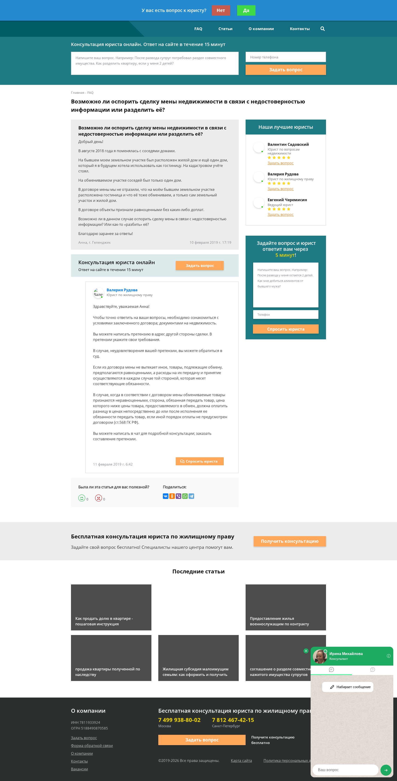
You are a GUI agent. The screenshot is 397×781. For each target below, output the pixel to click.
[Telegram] (191, 496)
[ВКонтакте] (165, 496)
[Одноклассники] (172, 496)
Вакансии (79, 769)
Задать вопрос (286, 70)
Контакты (300, 28)
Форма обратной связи (92, 745)
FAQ (198, 28)
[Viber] (178, 496)
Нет (221, 10)
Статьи (225, 28)
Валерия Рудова (122, 289)
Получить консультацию (290, 541)
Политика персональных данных (293, 760)
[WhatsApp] (185, 496)
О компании (261, 28)
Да (246, 10)
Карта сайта (241, 760)
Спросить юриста (202, 461)
